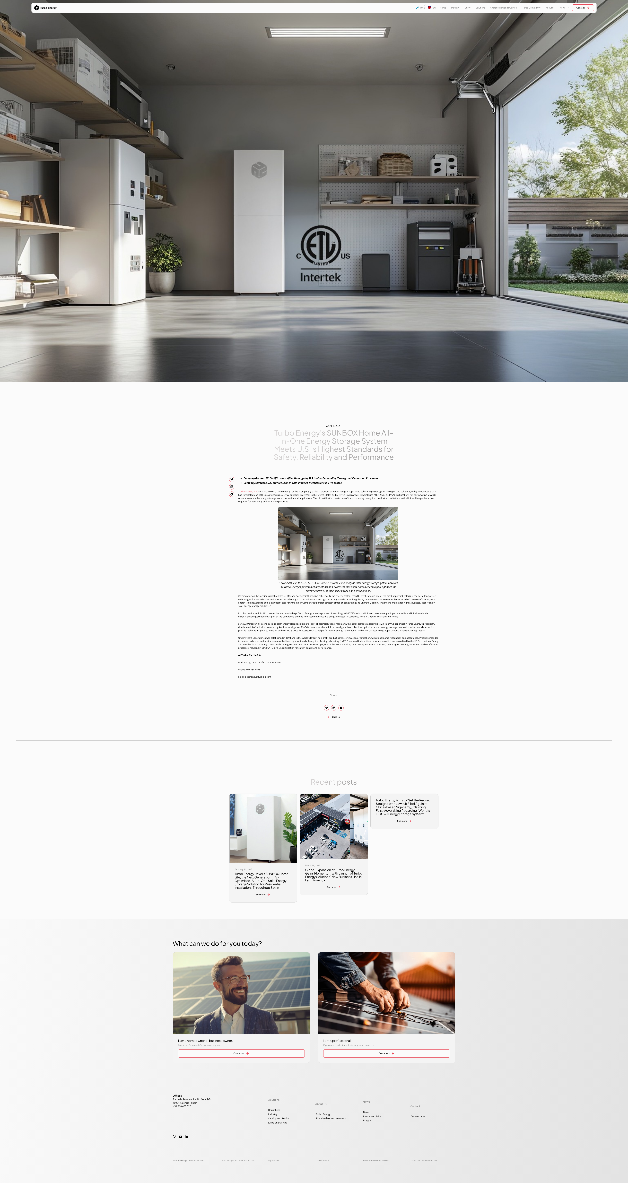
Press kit (367, 1120)
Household (274, 1110)
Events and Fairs (372, 1116)
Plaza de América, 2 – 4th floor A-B (191, 1099)
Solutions (480, 7)
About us (550, 7)
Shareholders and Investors (503, 7)
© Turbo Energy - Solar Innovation (188, 1160)
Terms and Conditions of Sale (424, 1160)
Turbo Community (532, 7)
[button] (432, 7)
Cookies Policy (322, 1160)
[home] (45, 7)
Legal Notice (273, 1160)
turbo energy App (277, 1122)
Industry (455, 7)
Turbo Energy (323, 1114)
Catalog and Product (279, 1118)
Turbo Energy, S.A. (248, 491)
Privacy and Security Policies (376, 1160)
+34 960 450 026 (182, 1106)
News (366, 1112)
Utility (467, 7)
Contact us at (418, 1116)
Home (443, 7)
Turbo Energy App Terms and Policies (238, 1160)
